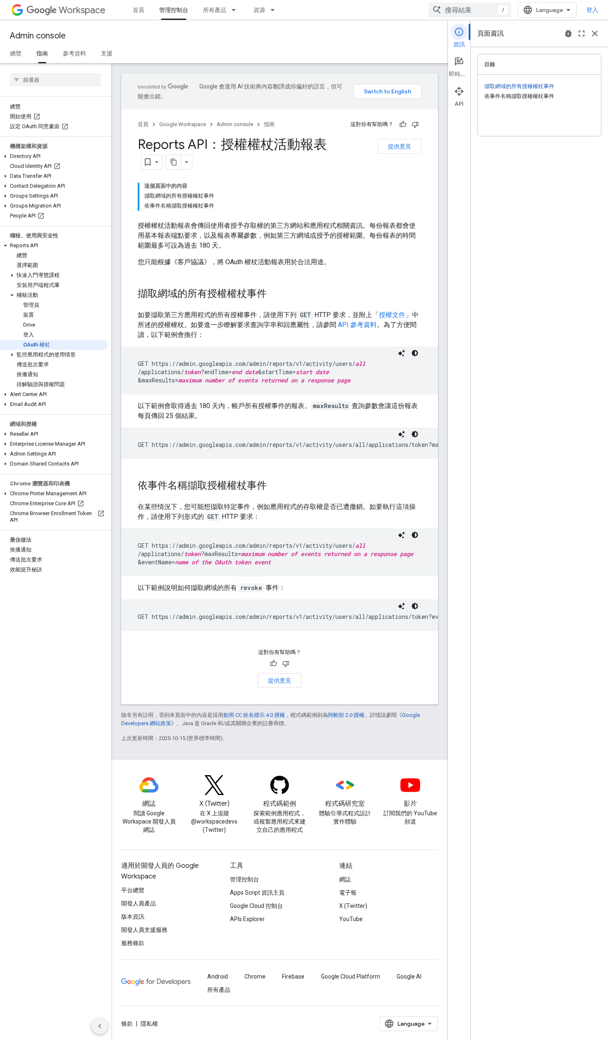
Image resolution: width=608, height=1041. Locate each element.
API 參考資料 (357, 325)
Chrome (255, 976)
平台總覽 (132, 890)
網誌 (345, 879)
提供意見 (399, 146)
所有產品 (214, 10)
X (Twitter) (353, 906)
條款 (127, 1023)
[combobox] (469, 9)
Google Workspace (182, 124)
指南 (42, 53)
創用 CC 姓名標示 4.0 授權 (254, 715)
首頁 (138, 10)
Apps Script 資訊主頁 (257, 892)
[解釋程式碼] (401, 353)
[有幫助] (403, 124)
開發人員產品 (138, 903)
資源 (259, 10)
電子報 (348, 892)
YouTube (351, 919)
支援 (107, 53)
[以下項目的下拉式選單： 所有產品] (236, 10)
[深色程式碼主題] (414, 353)
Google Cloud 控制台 (256, 906)
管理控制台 (173, 10)
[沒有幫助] (415, 124)
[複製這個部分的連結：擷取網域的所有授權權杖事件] (275, 294)
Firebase (293, 976)
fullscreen (581, 33)
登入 (592, 10)
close (595, 33)
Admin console (38, 36)
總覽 (16, 53)
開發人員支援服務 (144, 929)
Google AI (409, 976)
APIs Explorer (247, 919)
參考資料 (74, 53)
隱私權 (149, 1023)
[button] (54, 156)
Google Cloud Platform (350, 976)
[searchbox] (55, 79)
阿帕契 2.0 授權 (346, 715)
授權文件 (392, 315)
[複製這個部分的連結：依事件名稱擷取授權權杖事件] (275, 486)
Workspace (82, 10)
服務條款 (132, 943)
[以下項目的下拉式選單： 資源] (275, 10)
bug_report (568, 33)
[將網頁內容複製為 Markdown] (173, 162)
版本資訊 (132, 916)
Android (217, 976)
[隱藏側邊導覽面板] (99, 1026)
